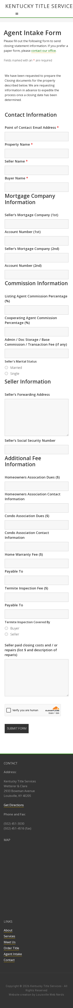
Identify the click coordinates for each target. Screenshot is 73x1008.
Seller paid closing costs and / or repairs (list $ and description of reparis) (31, 650)
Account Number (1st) (23, 232)
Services (9, 936)
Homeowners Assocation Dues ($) (32, 477)
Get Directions (14, 805)
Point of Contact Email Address (32, 127)
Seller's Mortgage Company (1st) (31, 215)
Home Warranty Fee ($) (24, 554)
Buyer (14, 628)
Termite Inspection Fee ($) (26, 588)
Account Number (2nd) (23, 265)
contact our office (43, 51)
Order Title (11, 948)
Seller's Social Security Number (30, 440)
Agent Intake (13, 954)
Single (14, 373)
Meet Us (10, 942)
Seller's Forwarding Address (27, 394)
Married (16, 367)
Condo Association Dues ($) (27, 516)
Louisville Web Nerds (50, 994)
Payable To (14, 571)
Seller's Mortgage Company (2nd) (32, 248)
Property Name (19, 144)
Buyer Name (16, 178)
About (8, 930)
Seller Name (16, 161)
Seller (14, 634)
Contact (9, 960)
